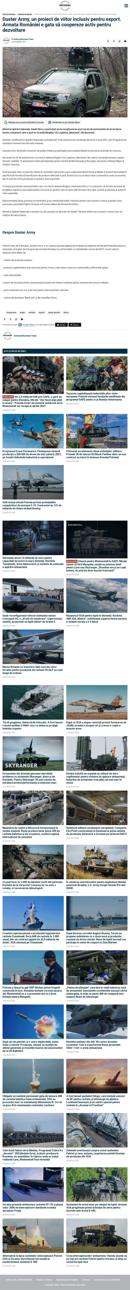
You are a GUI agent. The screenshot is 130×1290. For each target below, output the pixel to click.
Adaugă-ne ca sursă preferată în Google (26, 122)
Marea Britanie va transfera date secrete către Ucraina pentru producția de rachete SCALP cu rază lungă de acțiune (33, 670)
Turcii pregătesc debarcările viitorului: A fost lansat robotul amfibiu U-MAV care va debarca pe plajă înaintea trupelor (32, 725)
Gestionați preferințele (67, 1280)
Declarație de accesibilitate (107, 1280)
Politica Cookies (44, 1280)
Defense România (9, 14)
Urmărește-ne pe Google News (66, 122)
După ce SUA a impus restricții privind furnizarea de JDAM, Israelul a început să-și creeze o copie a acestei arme (96, 725)
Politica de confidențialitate (19, 1280)
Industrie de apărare (25, 14)
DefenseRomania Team (24, 39)
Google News (29, 325)
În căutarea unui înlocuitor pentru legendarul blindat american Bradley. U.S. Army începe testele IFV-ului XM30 (96, 885)
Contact (86, 1280)
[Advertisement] (96, 491)
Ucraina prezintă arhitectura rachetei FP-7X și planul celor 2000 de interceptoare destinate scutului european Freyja (33, 1207)
